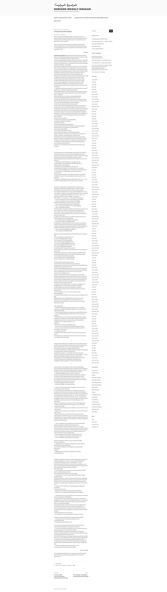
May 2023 (94, 174)
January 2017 (94, 357)
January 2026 (95, 96)
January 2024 (95, 155)
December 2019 (95, 274)
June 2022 (94, 201)
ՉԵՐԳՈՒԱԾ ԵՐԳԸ (106, 60)
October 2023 (95, 162)
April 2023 (94, 177)
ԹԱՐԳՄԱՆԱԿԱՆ (95, 389)
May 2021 (94, 233)
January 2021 (94, 243)
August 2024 (94, 138)
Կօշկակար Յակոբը (106, 62)
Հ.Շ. (93, 65)
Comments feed (95, 424)
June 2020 (94, 260)
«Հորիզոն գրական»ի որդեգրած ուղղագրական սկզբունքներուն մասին (91, 17)
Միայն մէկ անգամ (96, 46)
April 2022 (94, 206)
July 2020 (94, 257)
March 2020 (94, 267)
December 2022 (95, 187)
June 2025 (94, 113)
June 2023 (94, 172)
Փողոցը (103, 72)
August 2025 (94, 109)
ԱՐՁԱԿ (93, 375)
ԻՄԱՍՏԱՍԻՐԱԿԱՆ (96, 394)
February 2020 (95, 269)
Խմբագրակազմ (65, 29)
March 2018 (94, 326)
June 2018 (94, 318)
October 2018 (95, 309)
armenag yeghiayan (96, 62)
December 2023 (95, 157)
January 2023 (95, 184)
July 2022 (94, 199)
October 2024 (95, 133)
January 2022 (94, 213)
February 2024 (95, 152)
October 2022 (95, 191)
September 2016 (95, 362)
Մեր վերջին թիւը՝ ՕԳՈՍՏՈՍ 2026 (99, 39)
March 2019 (94, 296)
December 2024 (95, 128)
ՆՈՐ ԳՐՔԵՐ (94, 411)
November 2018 (95, 306)
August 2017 (94, 343)
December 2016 (95, 360)
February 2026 (95, 94)
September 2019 (95, 282)
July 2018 (94, 316)
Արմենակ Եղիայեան (61, 565)
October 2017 (95, 338)
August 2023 (94, 167)
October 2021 (95, 221)
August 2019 (94, 284)
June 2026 (94, 84)
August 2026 (94, 79)
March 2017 (94, 352)
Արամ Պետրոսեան (96, 56)
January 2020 (95, 272)
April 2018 (94, 323)
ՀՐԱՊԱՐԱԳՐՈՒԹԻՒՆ (97, 406)
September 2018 (95, 311)
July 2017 (94, 345)
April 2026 (94, 89)
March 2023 (94, 179)
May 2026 (94, 87)
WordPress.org (95, 426)
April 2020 (94, 265)
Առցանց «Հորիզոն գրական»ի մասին (63, 17)
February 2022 (95, 211)
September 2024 (95, 135)
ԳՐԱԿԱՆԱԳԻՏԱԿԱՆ (96, 385)
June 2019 (94, 289)
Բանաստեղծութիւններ (97, 48)
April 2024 (94, 148)
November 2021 (95, 218)
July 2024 (94, 140)
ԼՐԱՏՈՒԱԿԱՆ (95, 399)
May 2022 (94, 204)
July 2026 (94, 82)
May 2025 (94, 116)
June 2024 (94, 143)
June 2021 (94, 230)
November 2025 (95, 101)
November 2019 (95, 277)
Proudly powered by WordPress (60, 588)
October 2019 (95, 279)
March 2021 (94, 238)
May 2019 (94, 291)
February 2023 (95, 182)
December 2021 (95, 216)
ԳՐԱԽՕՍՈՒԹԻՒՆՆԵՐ (97, 382)
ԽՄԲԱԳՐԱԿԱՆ (95, 402)
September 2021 (95, 223)
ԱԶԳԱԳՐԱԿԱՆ (95, 372)
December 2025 (95, 99)
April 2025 (94, 118)
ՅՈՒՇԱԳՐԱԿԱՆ (95, 409)
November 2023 (95, 160)
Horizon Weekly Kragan (72, 9)
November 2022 (95, 189)
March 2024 (94, 150)
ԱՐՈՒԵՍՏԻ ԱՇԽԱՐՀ (96, 377)
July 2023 (94, 169)
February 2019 (95, 299)
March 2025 (94, 121)
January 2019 (94, 301)
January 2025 (95, 126)
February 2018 (95, 328)
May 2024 (94, 145)
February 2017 (95, 355)
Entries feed (94, 422)
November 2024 (95, 130)
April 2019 (94, 294)
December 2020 (95, 245)
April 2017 (94, 350)
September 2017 (95, 340)
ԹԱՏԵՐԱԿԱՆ (95, 387)
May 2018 (94, 321)
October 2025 (95, 104)
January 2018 (94, 330)
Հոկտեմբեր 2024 (71, 565)
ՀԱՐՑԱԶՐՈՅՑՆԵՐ (96, 404)
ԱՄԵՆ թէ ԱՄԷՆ (57, 20)
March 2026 (94, 91)
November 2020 (95, 248)
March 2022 (94, 209)
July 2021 (94, 228)
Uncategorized (95, 370)
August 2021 (94, 226)
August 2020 (94, 255)
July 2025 (94, 111)
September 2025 (95, 106)
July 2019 (94, 287)
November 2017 (95, 335)
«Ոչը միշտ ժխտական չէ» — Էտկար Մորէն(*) (102, 41)
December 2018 (95, 304)
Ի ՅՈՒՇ (93, 392)
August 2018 (94, 313)
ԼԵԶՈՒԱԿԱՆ (58, 563)
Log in (93, 419)
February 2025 (95, 123)
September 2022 (95, 194)
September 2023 (95, 165)
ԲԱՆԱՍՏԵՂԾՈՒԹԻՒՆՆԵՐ (98, 43)
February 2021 (95, 240)
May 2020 (94, 262)
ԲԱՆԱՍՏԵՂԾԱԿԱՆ (96, 380)
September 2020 (95, 252)
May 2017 (94, 348)
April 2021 (94, 235)
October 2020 (95, 250)
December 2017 (95, 333)
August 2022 (94, 196)
